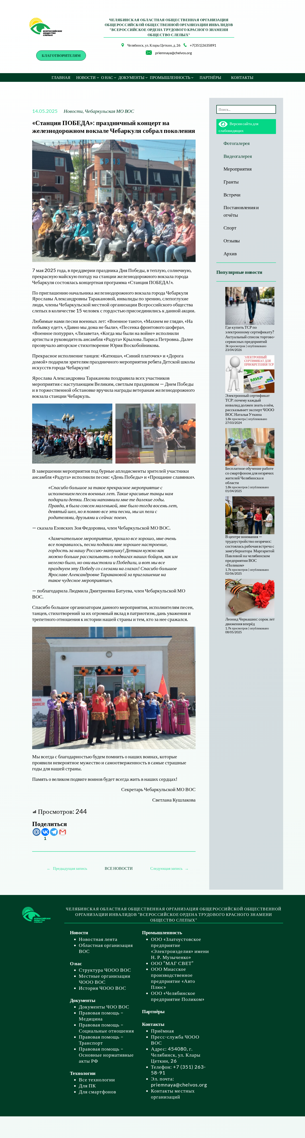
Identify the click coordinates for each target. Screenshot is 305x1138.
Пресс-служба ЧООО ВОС (175, 1040)
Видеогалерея (238, 156)
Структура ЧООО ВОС (105, 970)
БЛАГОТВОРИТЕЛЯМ (61, 55)
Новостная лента (98, 939)
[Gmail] (63, 832)
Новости (73, 111)
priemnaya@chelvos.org (173, 53)
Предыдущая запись (70, 868)
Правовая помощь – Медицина (101, 1016)
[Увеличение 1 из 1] (190, 632)
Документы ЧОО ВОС (104, 1007)
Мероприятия (238, 169)
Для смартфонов (97, 1092)
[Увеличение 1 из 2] (106, 409)
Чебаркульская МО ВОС (109, 111)
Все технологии (97, 1079)
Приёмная (162, 1031)
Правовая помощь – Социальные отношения (106, 1028)
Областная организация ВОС (106, 948)
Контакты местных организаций (173, 1094)
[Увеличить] (118, 49)
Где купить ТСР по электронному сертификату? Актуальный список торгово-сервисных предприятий (250, 334)
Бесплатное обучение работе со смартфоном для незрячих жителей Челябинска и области (249, 475)
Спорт (230, 228)
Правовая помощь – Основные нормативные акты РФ (106, 1055)
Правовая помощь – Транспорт (101, 1040)
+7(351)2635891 (203, 45)
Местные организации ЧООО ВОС (104, 979)
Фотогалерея (237, 143)
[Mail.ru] (36, 832)
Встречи (232, 195)
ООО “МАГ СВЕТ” (172, 963)
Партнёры (153, 1011)
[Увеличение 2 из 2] (190, 409)
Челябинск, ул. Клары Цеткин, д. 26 (153, 45)
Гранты (231, 182)
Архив (230, 253)
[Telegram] (54, 832)
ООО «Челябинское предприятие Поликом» (178, 996)
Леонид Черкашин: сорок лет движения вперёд (250, 621)
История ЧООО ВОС (102, 988)
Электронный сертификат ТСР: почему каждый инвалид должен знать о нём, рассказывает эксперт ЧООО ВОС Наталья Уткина (249, 405)
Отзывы (232, 240)
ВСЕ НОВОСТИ (119, 868)
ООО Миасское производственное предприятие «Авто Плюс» (173, 978)
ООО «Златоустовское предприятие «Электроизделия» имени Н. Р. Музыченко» (180, 948)
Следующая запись (166, 868)
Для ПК (87, 1085)
